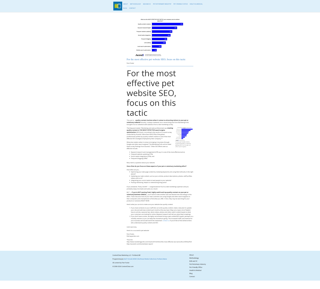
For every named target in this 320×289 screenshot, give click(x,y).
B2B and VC (147, 4)
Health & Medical (196, 4)
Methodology (135, 4)
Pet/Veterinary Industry (162, 4)
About (125, 4)
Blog (125, 8)
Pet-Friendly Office (180, 4)
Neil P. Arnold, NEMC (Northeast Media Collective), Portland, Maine (145, 259)
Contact (132, 8)
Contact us (166, 221)
